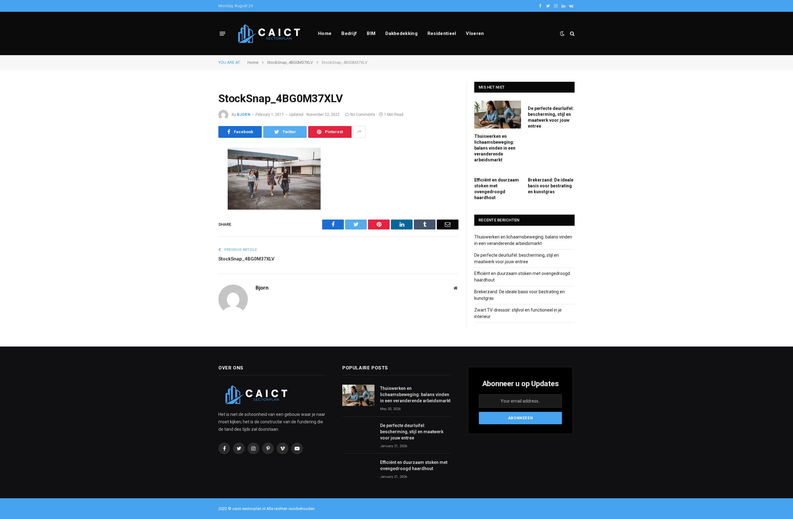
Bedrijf (349, 33)
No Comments (362, 114)
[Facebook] (197, 168)
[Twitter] (197, 184)
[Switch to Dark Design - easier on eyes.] (562, 33)
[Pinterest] (197, 215)
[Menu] (222, 33)
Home (324, 33)
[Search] (572, 34)
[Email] (197, 231)
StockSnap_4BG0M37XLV (246, 259)
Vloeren (475, 33)
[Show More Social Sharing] (359, 132)
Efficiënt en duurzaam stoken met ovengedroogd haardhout (496, 188)
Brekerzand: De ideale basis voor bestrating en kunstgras (550, 185)
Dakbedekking (401, 33)
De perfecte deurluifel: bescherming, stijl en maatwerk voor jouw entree (551, 117)
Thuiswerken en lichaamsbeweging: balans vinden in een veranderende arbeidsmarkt (494, 148)
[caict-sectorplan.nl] (270, 33)
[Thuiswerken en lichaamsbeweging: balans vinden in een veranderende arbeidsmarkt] (497, 115)
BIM (371, 33)
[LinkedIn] (197, 200)
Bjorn (243, 114)
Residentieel (441, 33)
